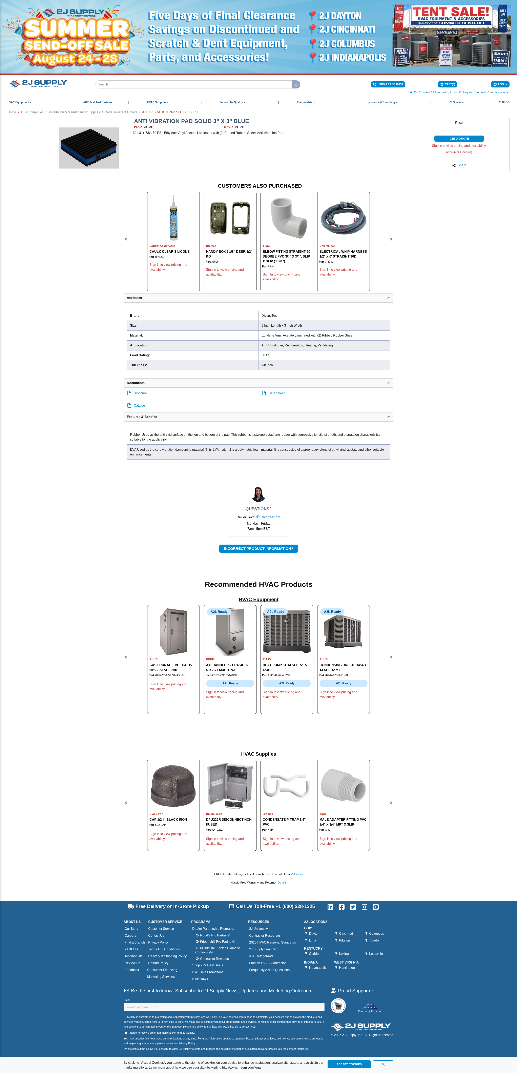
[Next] (391, 241)
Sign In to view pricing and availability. (459, 145)
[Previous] (126, 241)
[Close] (383, 1064)
